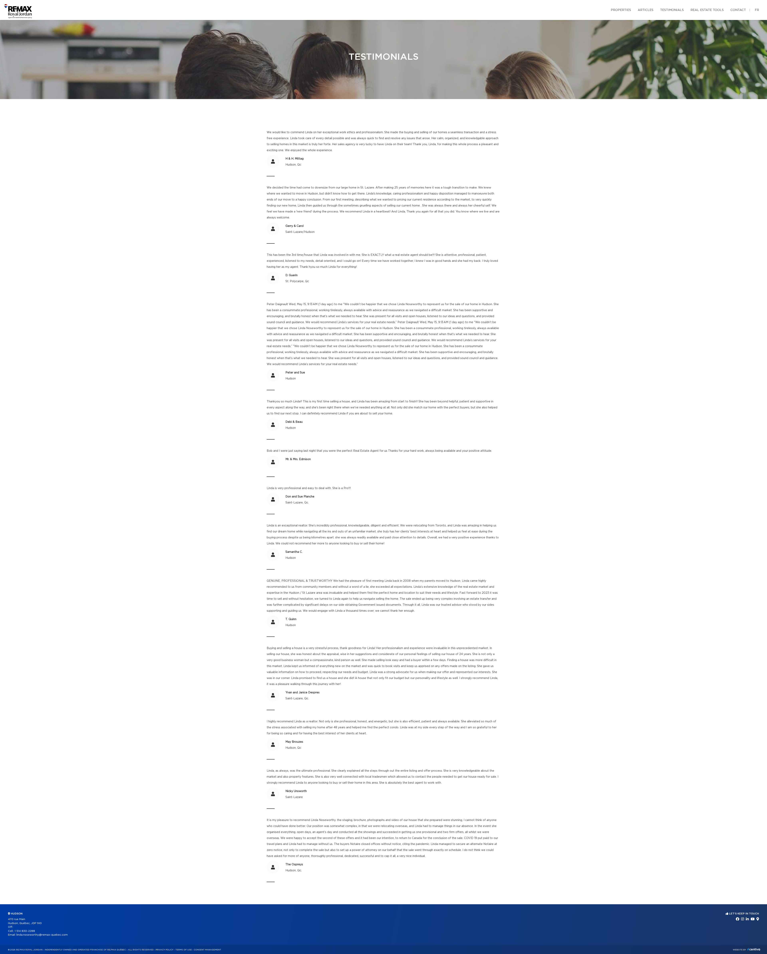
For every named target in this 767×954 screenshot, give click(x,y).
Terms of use (183, 950)
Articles (645, 10)
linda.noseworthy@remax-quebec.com (42, 935)
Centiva (753, 949)
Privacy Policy (164, 950)
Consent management (207, 950)
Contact (738, 10)
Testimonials (672, 10)
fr (757, 10)
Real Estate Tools (707, 10)
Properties (621, 10)
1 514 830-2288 (25, 931)
